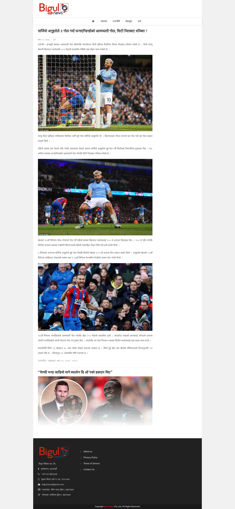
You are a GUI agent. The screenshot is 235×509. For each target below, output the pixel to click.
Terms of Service (92, 463)
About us (88, 451)
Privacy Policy (90, 457)
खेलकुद (129, 21)
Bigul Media (109, 506)
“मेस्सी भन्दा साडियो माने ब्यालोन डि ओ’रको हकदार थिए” (75, 373)
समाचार (104, 21)
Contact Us (89, 469)
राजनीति (116, 21)
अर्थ (139, 21)
